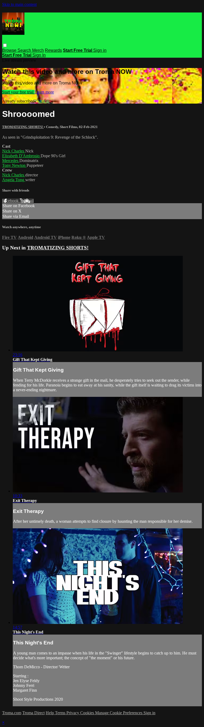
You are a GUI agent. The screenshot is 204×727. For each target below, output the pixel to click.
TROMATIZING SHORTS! (23, 127)
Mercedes (10, 160)
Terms (60, 713)
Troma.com (11, 713)
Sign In (39, 55)
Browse (10, 50)
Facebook (11, 200)
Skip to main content (19, 4)
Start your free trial (18, 92)
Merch (38, 50)
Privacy (73, 713)
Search (25, 50)
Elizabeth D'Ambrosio (21, 156)
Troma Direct (33, 713)
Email (29, 200)
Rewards (53, 50)
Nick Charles (13, 151)
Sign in (100, 50)
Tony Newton (14, 165)
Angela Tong (13, 179)
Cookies (87, 713)
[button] (5, 45)
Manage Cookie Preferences (119, 713)
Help (50, 713)
